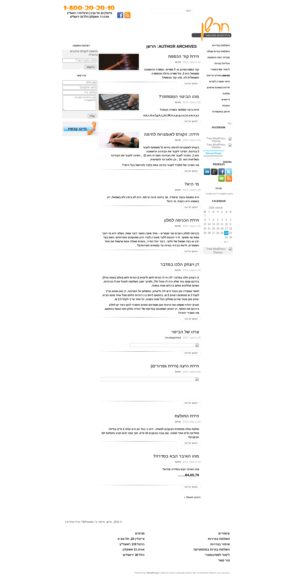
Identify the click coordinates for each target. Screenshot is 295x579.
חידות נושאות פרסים (218, 87)
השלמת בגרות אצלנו (218, 51)
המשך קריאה (191, 83)
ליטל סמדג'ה (211, 194)
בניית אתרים (73, 521)
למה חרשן (178, 24)
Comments (213, 158)
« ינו (226, 241)
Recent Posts (213, 153)
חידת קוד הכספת (183, 56)
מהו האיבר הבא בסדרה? (176, 456)
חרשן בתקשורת (221, 111)
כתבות (226, 105)
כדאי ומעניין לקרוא (219, 81)
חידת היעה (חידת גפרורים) (175, 366)
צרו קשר (82, 24)
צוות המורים (130, 24)
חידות (178, 62)
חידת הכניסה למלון (181, 220)
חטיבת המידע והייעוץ (218, 75)
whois (188, 573)
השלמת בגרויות (221, 45)
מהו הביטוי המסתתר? (179, 96)
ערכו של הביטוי (185, 332)
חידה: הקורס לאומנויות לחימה (171, 134)
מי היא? (191, 184)
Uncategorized (173, 337)
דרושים (226, 99)
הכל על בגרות (154, 24)
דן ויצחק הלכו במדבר (179, 264)
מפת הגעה (106, 24)
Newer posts (192, 497)
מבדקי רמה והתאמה (218, 57)
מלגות (226, 93)
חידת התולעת (187, 416)
